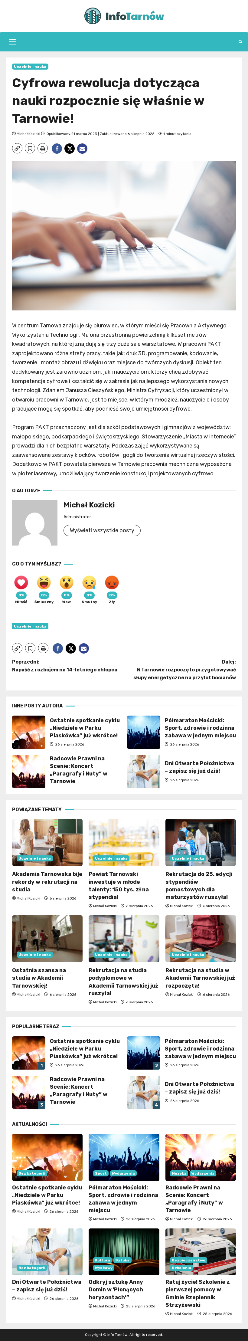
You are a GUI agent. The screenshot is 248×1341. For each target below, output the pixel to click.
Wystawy (104, 1268)
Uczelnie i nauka (30, 66)
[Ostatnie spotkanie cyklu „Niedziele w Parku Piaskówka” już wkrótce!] (47, 1157)
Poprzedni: (64, 666)
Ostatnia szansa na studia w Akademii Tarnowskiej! (39, 978)
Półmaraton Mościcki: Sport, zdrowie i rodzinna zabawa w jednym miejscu (143, 732)
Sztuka (122, 1260)
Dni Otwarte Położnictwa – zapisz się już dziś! (143, 771)
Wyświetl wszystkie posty (102, 530)
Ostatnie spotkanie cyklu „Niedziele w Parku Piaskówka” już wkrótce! (28, 732)
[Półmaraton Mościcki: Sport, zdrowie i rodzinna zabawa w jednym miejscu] (124, 1157)
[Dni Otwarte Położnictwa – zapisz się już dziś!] (47, 1252)
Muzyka (179, 1173)
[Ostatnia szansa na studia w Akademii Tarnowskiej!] (47, 938)
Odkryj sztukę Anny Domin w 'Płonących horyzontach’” (116, 1289)
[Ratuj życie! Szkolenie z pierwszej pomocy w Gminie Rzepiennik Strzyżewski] (200, 1252)
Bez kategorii (31, 1173)
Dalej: (184, 669)
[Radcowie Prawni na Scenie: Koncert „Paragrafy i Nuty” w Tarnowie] (200, 1157)
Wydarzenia (123, 1173)
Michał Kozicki (28, 134)
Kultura (102, 1260)
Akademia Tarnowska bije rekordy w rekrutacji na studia (47, 882)
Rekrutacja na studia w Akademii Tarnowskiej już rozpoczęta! (200, 978)
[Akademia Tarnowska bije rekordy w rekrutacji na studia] (47, 842)
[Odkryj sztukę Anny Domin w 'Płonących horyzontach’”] (124, 1252)
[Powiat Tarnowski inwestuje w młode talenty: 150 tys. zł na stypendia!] (124, 842)
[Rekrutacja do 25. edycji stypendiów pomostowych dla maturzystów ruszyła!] (200, 842)
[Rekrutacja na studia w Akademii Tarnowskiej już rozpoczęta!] (200, 938)
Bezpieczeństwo (188, 1260)
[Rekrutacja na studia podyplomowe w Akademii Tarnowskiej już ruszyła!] (124, 938)
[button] (12, 41)
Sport (101, 1173)
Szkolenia (181, 1268)
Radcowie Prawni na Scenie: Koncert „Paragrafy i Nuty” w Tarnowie (28, 771)
